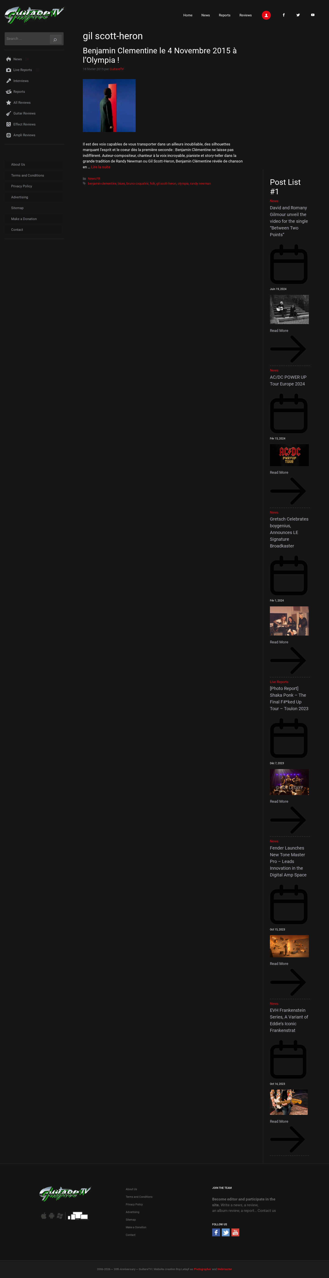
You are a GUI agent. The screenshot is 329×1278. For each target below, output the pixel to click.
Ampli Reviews (24, 135)
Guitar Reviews (24, 113)
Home (187, 15)
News (205, 15)
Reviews (245, 15)
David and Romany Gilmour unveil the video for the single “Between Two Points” (289, 221)
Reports (225, 15)
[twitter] (226, 1235)
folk (152, 184)
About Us (18, 164)
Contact (17, 230)
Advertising (19, 197)
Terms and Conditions (27, 175)
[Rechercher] (56, 39)
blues (121, 184)
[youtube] (235, 1235)
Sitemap (17, 208)
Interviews (21, 81)
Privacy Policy (21, 186)
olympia (183, 184)
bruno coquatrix (137, 184)
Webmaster (224, 1269)
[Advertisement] (291, 99)
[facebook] (216, 1235)
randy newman (200, 184)
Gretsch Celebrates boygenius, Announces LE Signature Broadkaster (289, 532)
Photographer (202, 1269)
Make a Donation (24, 219)
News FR (94, 179)
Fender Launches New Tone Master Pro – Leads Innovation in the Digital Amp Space (288, 861)
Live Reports (22, 70)
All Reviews (22, 103)
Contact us (267, 1210)
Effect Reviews (24, 124)
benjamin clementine (102, 184)
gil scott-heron (166, 184)
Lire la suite (100, 167)
